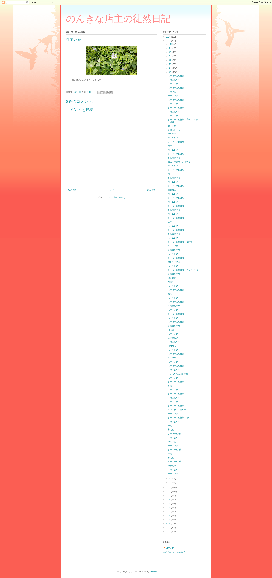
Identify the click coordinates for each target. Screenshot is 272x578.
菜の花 (171, 330)
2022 (168, 491)
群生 (170, 146)
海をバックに (174, 262)
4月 (170, 68)
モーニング (173, 83)
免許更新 (172, 278)
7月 (170, 56)
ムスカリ (172, 357)
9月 (170, 48)
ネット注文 (173, 246)
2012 (168, 531)
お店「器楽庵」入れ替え (179, 162)
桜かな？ (172, 134)
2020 (168, 499)
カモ (170, 222)
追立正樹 (170, 548)
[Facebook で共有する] (108, 92)
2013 (168, 527)
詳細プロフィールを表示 (174, 552)
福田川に (172, 345)
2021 (168, 495)
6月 (170, 60)
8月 (170, 52)
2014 (168, 523)
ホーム (112, 190)
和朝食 (171, 429)
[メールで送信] (99, 92)
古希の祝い (173, 338)
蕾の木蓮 (172, 190)
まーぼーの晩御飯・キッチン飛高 (183, 270)
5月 (170, 64)
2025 (168, 37)
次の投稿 (72, 190)
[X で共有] (105, 92)
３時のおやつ (174, 79)
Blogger (153, 572)
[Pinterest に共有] (111, 92)
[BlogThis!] (102, 92)
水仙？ (171, 282)
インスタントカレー (177, 409)
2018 (168, 507)
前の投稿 (151, 190)
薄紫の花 (172, 441)
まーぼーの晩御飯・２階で (180, 242)
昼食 (170, 425)
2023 (168, 487)
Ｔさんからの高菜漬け (178, 374)
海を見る (172, 465)
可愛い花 (172, 91)
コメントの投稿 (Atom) (114, 197)
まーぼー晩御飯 (175, 433)
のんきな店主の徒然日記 (118, 19)
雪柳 (170, 294)
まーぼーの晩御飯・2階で (179, 417)
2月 (170, 478)
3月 (170, 72)
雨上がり (172, 126)
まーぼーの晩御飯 (176, 76)
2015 (168, 519)
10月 (171, 44)
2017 (168, 511)
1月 (170, 482)
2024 (168, 41)
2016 (168, 515)
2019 (168, 503)
